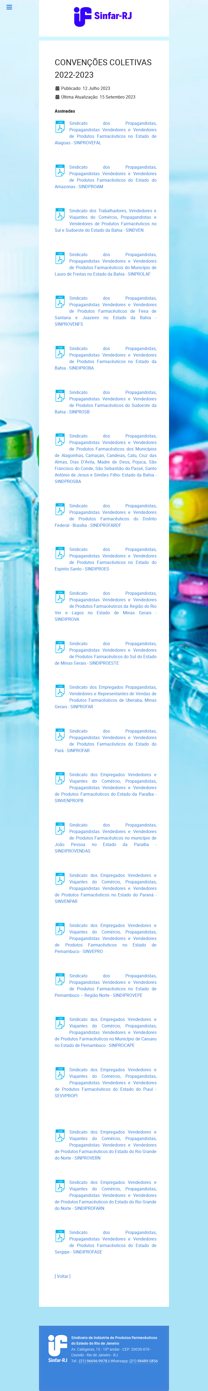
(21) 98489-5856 (143, 1361)
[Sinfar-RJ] (103, 16)
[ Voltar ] (62, 1276)
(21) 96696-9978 (93, 1361)
